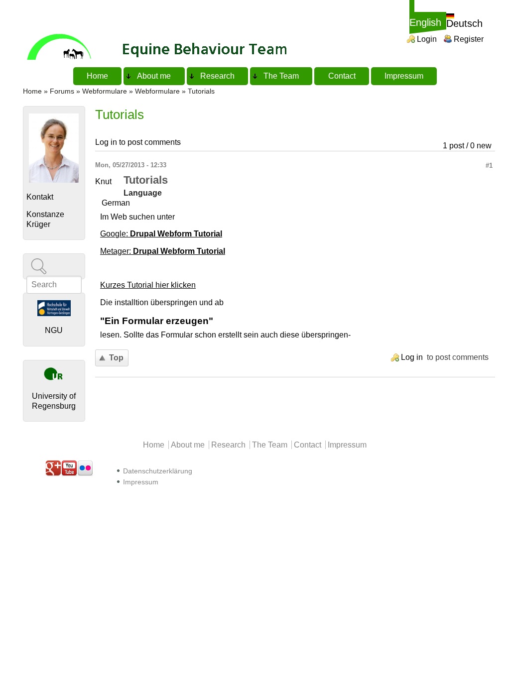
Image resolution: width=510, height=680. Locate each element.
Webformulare (104, 91)
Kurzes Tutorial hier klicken (148, 285)
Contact (342, 76)
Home (97, 76)
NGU (54, 330)
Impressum (403, 76)
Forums (62, 91)
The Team (281, 76)
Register (469, 39)
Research (217, 76)
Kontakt (39, 197)
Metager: (162, 251)
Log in (106, 142)
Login (427, 39)
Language (143, 193)
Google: (161, 233)
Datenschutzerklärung (157, 471)
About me (154, 76)
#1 (489, 165)
